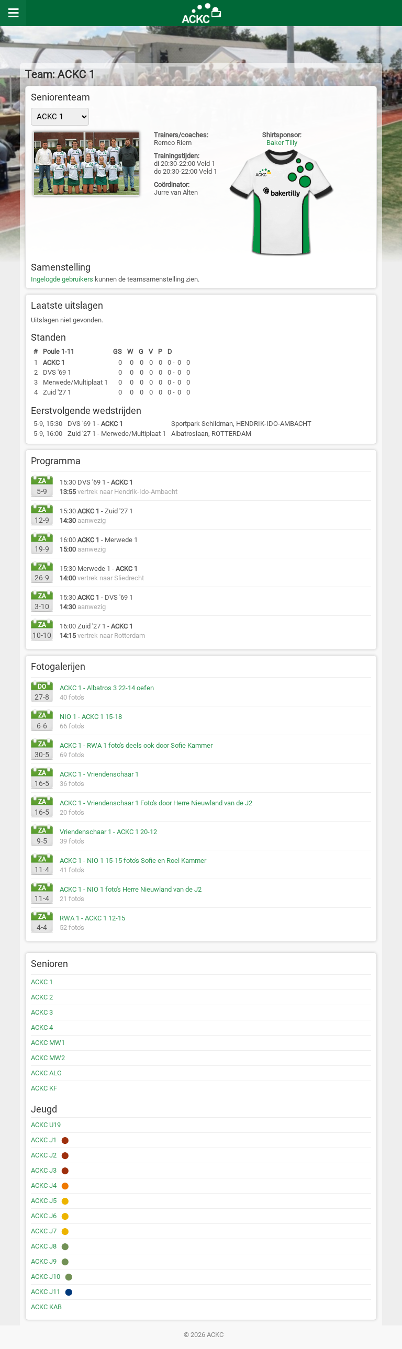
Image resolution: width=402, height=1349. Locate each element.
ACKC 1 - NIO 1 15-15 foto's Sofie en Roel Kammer (133, 860)
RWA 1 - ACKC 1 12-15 (92, 918)
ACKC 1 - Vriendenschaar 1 (99, 774)
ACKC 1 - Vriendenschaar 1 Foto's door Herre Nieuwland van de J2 (156, 803)
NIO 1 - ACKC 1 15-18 (91, 717)
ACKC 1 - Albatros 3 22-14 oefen (107, 688)
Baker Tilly (281, 143)
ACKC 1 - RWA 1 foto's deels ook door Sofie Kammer (136, 745)
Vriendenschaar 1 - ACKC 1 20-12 (108, 832)
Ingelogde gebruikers (62, 279)
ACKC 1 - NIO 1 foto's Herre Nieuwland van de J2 (131, 889)
